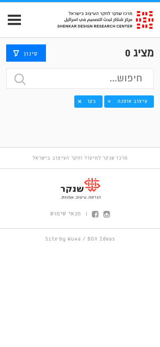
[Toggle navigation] (11, 20)
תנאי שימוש (65, 214)
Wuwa (74, 239)
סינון (30, 53)
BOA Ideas (101, 239)
